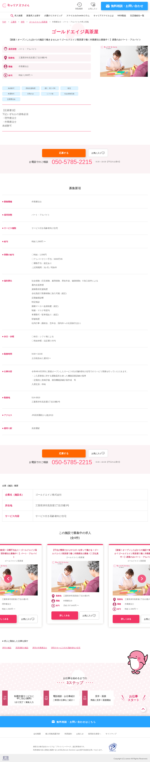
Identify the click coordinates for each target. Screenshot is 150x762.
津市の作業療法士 (39, 648)
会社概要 (37, 734)
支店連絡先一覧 (137, 15)
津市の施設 (6, 648)
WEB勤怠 (121, 15)
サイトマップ (111, 734)
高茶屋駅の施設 (22, 648)
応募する (64, 153)
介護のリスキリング (53, 15)
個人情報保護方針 (52, 734)
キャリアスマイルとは (103, 15)
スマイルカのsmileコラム (78, 15)
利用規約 (68, 734)
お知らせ (80, 734)
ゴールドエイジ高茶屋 (38, 22)
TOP (4, 22)
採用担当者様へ (94, 734)
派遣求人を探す (33, 15)
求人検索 (18, 15)
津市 (23, 22)
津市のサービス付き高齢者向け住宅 (65, 648)
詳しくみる (65, 615)
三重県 (13, 22)
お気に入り (96, 153)
